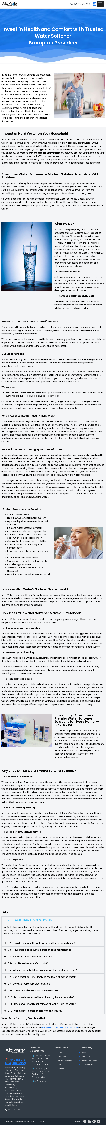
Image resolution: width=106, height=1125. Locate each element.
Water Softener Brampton (50, 39)
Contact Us (87, 1064)
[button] (53, 920)
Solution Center (64, 1060)
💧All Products (39, 1081)
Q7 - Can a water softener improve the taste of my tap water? (42, 976)
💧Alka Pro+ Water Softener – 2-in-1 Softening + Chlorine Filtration (41, 1060)
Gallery (60, 1068)
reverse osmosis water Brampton (59, 1027)
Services (86, 1056)
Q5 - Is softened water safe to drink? (28, 963)
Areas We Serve (89, 1060)
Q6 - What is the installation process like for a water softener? (42, 970)
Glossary (61, 1056)
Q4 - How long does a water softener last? (31, 956)
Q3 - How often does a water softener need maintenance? (40, 949)
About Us (86, 1052)
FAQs (59, 1052)
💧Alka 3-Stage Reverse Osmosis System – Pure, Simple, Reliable (40, 1072)
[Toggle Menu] (100, 3)
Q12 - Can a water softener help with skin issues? (35, 1010)
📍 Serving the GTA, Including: (15, 1061)
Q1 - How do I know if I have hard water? (30, 919)
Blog (59, 1064)
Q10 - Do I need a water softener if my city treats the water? (41, 997)
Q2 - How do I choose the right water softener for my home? (41, 943)
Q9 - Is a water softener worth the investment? (34, 990)
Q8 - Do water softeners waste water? (29, 983)
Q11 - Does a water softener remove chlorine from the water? (42, 1004)
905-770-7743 (81, 3)
